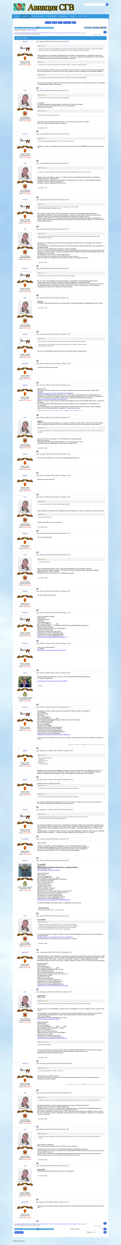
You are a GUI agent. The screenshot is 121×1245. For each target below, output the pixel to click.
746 (69, 385)
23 (40, 27)
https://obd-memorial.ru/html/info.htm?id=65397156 (52, 637)
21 (35, 27)
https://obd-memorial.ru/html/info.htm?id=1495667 (51, 650)
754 (69, 612)
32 (50, 27)
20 (32, 27)
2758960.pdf (66, 410)
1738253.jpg (56, 410)
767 (71, 1092)
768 (68, 1129)
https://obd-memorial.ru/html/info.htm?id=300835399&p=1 (54, 900)
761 (68, 839)
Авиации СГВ (17, 32)
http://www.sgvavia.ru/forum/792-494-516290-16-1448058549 (55, 393)
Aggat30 (25, 385)
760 (72, 809)
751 (69, 533)
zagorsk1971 (25, 952)
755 (69, 643)
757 (69, 707)
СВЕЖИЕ (55, 22)
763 (68, 915)
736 (68, 41)
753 (69, 591)
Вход (74, 22)
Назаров (34, 30)
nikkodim (25, 41)
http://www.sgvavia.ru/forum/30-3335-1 (48, 1019)
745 (69, 363)
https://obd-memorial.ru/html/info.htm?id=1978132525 (52, 985)
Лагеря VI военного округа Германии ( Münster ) (61, 32)
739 (68, 163)
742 (68, 268)
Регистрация (67, 22)
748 (69, 454)
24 (43, 27)
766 (71, 1063)
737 (68, 90)
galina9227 (25, 363)
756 (69, 672)
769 (68, 1165)
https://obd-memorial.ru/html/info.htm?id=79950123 (52, 1038)
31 (48, 27)
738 (68, 134)
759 (72, 779)
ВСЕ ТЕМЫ (48, 22)
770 (68, 1202)
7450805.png (76, 410)
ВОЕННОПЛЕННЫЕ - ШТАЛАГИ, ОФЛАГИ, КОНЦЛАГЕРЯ (35, 32)
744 (69, 334)
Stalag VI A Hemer (77, 32)
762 (68, 860)
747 (69, 417)
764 (71, 952)
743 (68, 297)
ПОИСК (60, 22)
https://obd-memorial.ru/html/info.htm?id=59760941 (52, 399)
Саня (25, 90)
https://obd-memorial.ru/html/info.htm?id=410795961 (52, 681)
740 (68, 199)
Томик (29, 30)
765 (71, 992)
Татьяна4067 (25, 839)
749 (69, 475)
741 (68, 229)
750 (69, 497)
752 (69, 554)
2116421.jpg (47, 410)
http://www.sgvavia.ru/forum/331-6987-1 (48, 870)
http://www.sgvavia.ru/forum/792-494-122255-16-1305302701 (55, 937)
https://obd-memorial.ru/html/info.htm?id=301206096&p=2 (54, 734)
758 (72, 750)
